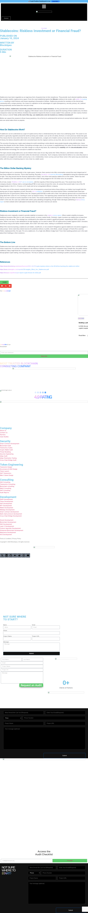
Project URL (35, 636)
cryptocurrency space (55, 215)
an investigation (37, 191)
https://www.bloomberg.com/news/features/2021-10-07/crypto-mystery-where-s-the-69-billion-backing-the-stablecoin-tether (39, 266)
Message (6, 642)
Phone (5, 630)
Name (5, 625)
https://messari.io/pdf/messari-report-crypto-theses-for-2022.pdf (20, 272)
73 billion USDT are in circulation (22, 182)
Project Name (7, 636)
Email (33, 625)
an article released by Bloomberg (52, 174)
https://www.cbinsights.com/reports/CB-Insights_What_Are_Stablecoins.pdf (24, 269)
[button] (4, 282)
